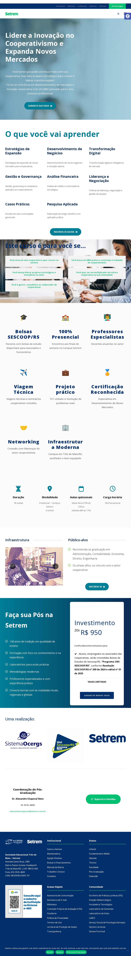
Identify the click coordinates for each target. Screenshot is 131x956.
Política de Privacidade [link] (57, 918)
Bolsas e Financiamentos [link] (59, 862)
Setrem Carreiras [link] (97, 927)
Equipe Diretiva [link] (54, 858)
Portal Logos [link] (117, 6)
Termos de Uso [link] (54, 922)
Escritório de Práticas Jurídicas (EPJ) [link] (106, 895)
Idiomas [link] (93, 858)
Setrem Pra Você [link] (97, 931)
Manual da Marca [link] (55, 867)
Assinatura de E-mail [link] (57, 900)
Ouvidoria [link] (51, 913)
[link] (127, 16)
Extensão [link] (93, 876)
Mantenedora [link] (53, 853)
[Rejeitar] (128, 950)
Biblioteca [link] (71, 6)
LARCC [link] (92, 918)
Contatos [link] (51, 876)
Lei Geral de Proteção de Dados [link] (62, 927)
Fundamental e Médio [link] (99, 853)
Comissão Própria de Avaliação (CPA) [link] (64, 909)
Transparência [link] (54, 931)
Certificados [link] (82, 6)
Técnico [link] (92, 862)
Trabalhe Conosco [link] (56, 871)
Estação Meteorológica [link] (100, 900)
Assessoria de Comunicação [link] (60, 895)
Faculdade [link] (94, 867)
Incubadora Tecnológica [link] (100, 904)
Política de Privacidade (76, 952)
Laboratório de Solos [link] (99, 913)
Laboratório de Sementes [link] (101, 909)
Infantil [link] (92, 849)
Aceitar (50, 952)
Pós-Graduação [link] (96, 871)
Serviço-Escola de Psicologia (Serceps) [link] (107, 922)
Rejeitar (60, 952)
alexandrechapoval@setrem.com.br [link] (28, 811)
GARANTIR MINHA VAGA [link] (97, 695)
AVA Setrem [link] (60, 6)
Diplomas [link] (93, 6)
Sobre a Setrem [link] (54, 849)
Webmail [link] (102, 6)
